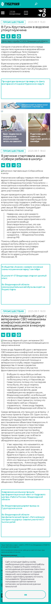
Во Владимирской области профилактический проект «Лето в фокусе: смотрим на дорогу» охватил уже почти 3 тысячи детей (23, 518)
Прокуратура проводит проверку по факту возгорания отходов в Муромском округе (23, 82)
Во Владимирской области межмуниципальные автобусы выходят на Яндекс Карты (23, 287)
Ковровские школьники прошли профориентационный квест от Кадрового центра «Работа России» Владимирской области (23, 496)
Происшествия (13, 22)
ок (25, 594)
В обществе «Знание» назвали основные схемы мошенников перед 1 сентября (22, 268)
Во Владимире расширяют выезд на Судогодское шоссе (20, 507)
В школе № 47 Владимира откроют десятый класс (24, 276)
